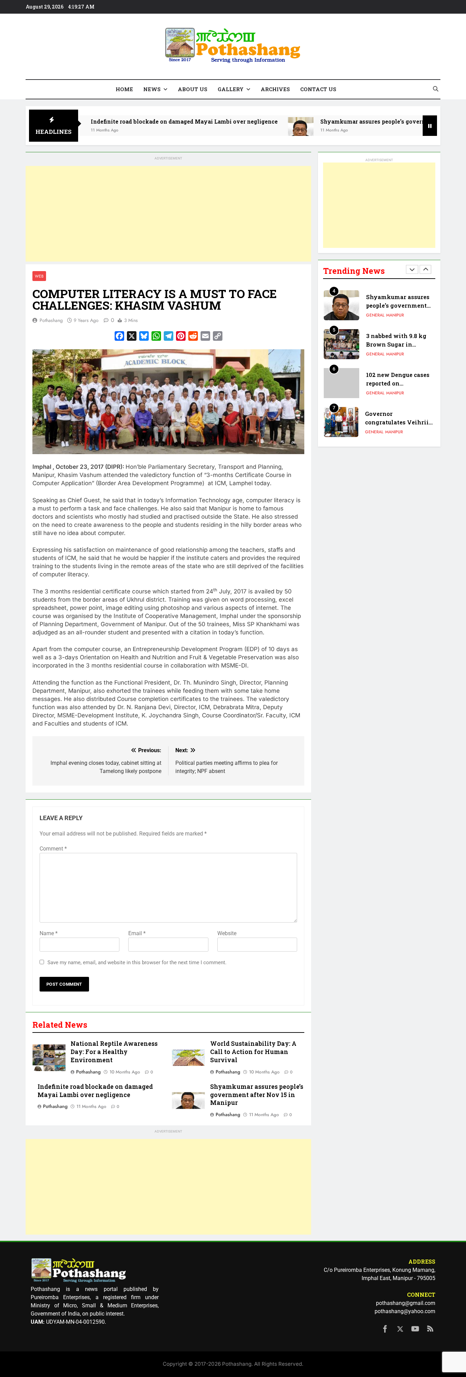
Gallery (231, 89)
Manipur (395, 315)
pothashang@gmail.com (405, 1303)
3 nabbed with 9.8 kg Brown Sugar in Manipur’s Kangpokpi (398, 344)
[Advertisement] (168, 214)
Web (39, 276)
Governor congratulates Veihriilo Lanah (400, 422)
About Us (192, 89)
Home (124, 89)
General (375, 315)
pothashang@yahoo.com (405, 1311)
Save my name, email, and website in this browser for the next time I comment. (137, 962)
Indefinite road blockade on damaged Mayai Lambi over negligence (149, 121)
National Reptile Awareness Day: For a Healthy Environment (114, 1052)
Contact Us (318, 89)
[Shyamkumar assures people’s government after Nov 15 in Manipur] (265, 130)
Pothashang (51, 320)
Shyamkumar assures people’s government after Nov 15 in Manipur (256, 1095)
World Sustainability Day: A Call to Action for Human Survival (253, 1052)
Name (49, 933)
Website (226, 933)
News (152, 89)
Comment (53, 848)
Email (137, 933)
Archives (275, 89)
